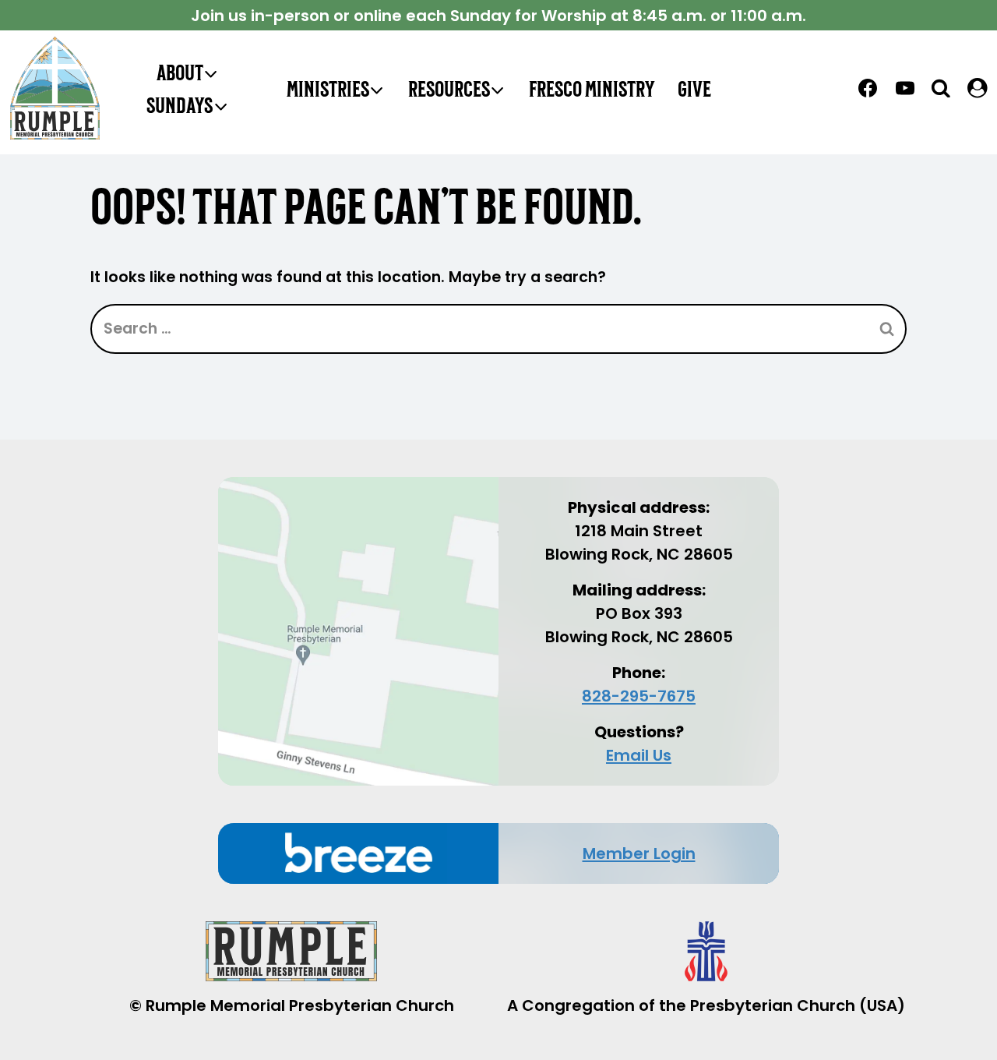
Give (694, 88)
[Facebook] (867, 88)
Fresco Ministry (591, 88)
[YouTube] (905, 88)
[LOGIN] (977, 88)
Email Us (638, 755)
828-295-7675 (639, 696)
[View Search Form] (941, 87)
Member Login (639, 853)
